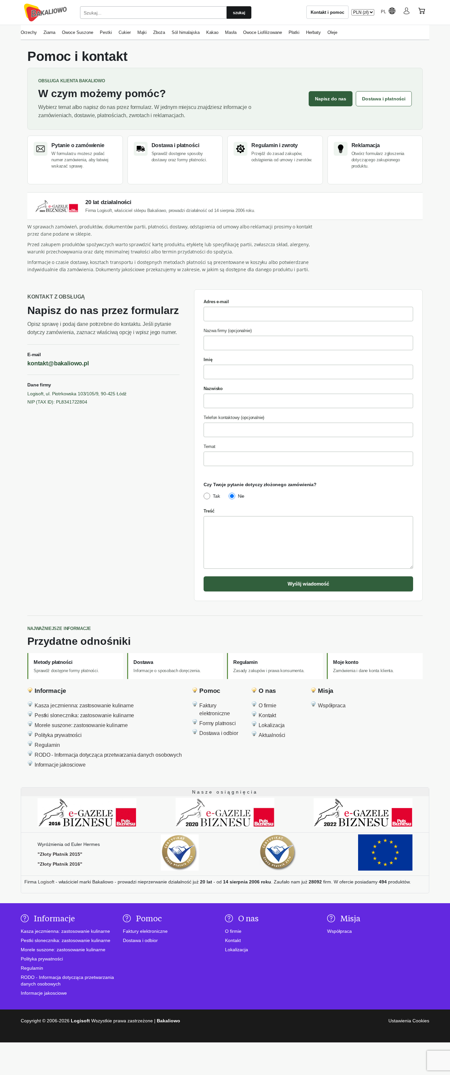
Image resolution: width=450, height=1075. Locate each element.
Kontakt (267, 715)
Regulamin (47, 745)
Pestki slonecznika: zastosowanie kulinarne (84, 715)
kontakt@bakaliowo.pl (58, 363)
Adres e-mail (216, 301)
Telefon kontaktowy (234, 417)
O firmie (267, 705)
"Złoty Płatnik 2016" (60, 864)
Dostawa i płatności (384, 98)
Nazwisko (213, 388)
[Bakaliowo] (45, 12)
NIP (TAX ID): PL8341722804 (57, 402)
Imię (208, 359)
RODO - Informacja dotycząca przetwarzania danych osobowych (108, 755)
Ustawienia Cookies (408, 1020)
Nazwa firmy (227, 330)
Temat (209, 446)
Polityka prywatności (58, 735)
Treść (209, 511)
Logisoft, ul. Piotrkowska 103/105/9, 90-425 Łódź (77, 393)
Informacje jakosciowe (60, 765)
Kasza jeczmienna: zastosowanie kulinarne (84, 705)
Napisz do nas (330, 98)
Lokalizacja (272, 725)
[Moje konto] (406, 12)
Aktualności (272, 735)
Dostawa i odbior (218, 733)
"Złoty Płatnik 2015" (60, 854)
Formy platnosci (217, 723)
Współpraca (331, 705)
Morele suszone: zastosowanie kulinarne (81, 725)
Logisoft (46, 881)
